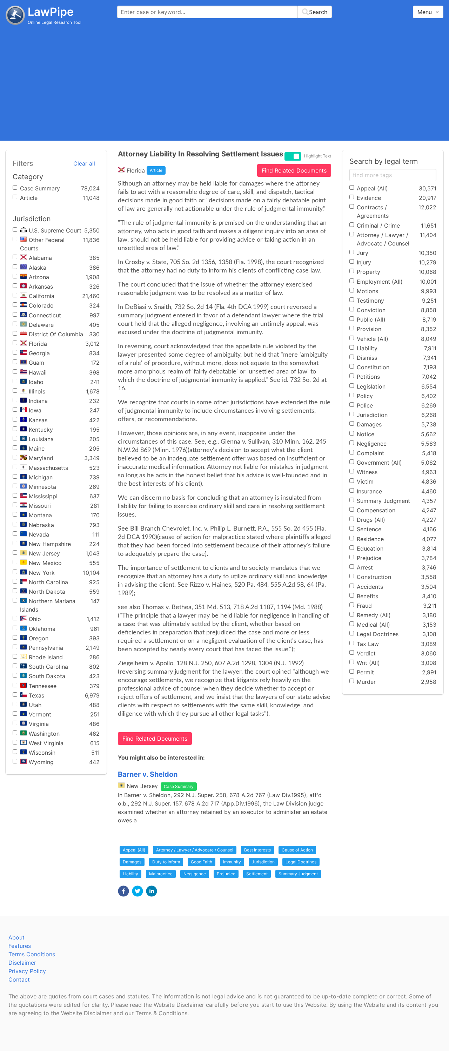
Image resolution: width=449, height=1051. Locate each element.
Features (19, 945)
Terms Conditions (31, 954)
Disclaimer (22, 962)
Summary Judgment (298, 873)
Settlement (257, 873)
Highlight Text (317, 156)
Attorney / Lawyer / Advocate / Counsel (194, 850)
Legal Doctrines (301, 861)
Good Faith (201, 861)
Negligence (194, 873)
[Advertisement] (224, 82)
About (16, 937)
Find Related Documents (294, 170)
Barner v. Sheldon (147, 774)
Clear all (84, 163)
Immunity (232, 861)
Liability (130, 873)
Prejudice (226, 873)
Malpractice (161, 873)
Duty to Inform (166, 861)
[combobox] (224, 12)
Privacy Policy (27, 971)
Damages (132, 861)
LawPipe (51, 12)
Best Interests (257, 850)
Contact (19, 979)
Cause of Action (297, 850)
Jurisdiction (263, 861)
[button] (123, 891)
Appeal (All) (134, 850)
